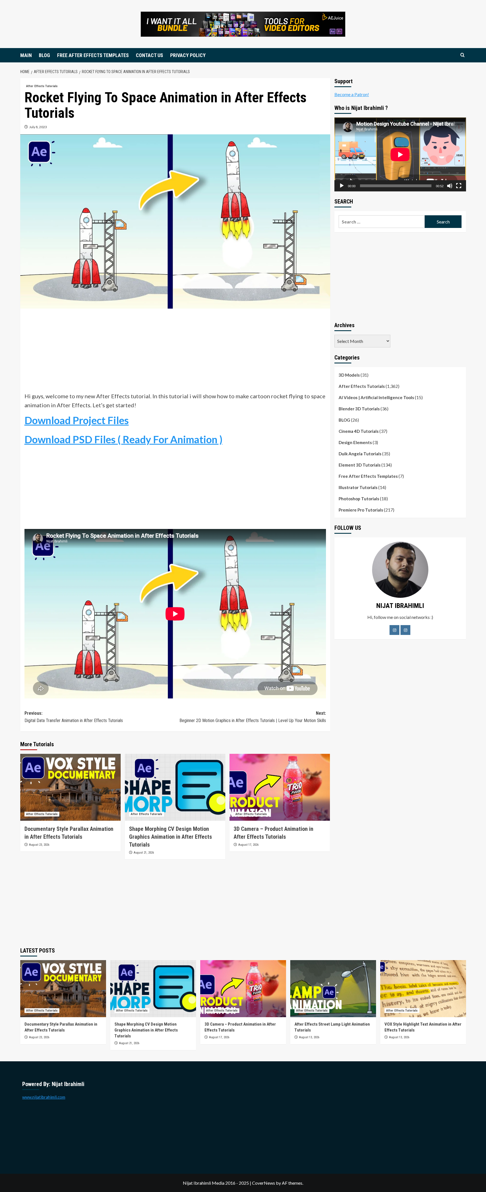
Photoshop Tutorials (359, 498)
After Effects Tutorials (42, 86)
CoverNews (263, 1183)
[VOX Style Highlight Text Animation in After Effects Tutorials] (423, 988)
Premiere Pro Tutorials (361, 509)
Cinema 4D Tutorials (359, 431)
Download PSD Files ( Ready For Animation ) (123, 439)
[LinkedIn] (405, 630)
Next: (252, 717)
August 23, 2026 (39, 845)
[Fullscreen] (459, 186)
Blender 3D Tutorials (359, 408)
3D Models (349, 374)
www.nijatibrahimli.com (43, 1097)
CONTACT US (149, 55)
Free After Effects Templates (368, 476)
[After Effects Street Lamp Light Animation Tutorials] (333, 988)
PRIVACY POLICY (188, 55)
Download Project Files (76, 420)
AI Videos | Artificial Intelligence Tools (376, 397)
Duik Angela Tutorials (360, 453)
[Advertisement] (175, 352)
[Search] (462, 55)
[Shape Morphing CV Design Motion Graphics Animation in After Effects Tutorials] (175, 787)
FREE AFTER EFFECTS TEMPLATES (93, 55)
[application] (400, 154)
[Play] (342, 186)
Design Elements (355, 442)
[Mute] (450, 186)
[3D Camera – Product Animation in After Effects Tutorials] (280, 787)
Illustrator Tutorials (358, 487)
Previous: (73, 717)
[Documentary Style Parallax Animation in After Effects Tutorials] (70, 787)
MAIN (26, 55)
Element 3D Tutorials (360, 464)
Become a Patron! (351, 94)
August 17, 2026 (248, 845)
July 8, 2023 (38, 127)
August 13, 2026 (309, 1037)
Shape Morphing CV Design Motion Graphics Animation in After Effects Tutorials (170, 836)
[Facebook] (394, 630)
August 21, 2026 (144, 852)
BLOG (44, 55)
